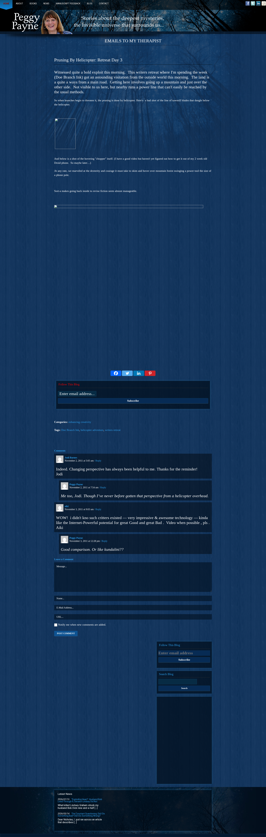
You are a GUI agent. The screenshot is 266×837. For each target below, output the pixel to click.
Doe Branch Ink (70, 430)
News (46, 3)
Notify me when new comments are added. (82, 624)
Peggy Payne (76, 484)
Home (6, 3)
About (19, 3)
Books (33, 3)
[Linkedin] (138, 373)
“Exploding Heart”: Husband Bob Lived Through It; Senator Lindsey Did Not (80, 800)
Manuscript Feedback (68, 3)
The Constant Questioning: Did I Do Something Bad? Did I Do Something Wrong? (81, 814)
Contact (104, 3)
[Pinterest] (150, 373)
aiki (67, 506)
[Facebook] (116, 373)
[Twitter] (127, 373)
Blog (89, 3)
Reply (98, 460)
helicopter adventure (92, 430)
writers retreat (113, 430)
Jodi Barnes (71, 457)
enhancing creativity (80, 422)
